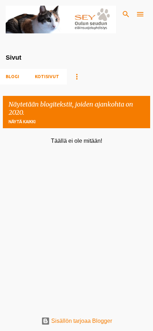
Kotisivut (47, 76)
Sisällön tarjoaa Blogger (81, 321)
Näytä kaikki (22, 121)
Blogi (12, 76)
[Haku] (126, 14)
